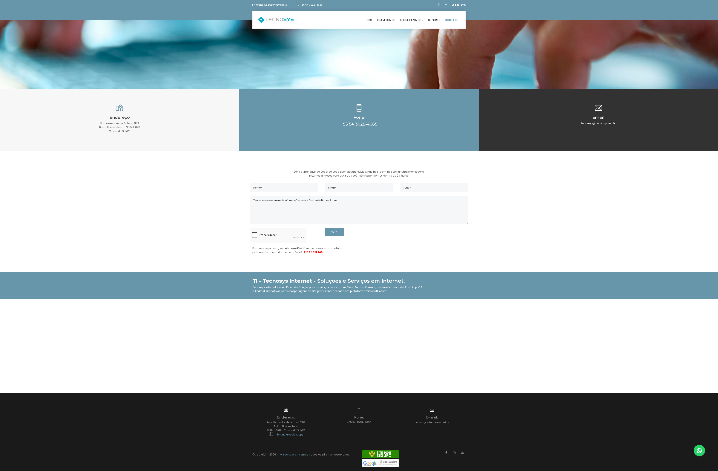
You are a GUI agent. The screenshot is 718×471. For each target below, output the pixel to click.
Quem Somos (386, 20)
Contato (451, 20)
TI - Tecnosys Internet (293, 454)
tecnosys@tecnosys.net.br (272, 5)
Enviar (334, 231)
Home (368, 20)
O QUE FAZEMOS (410, 20)
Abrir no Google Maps (288, 434)
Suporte (434, 20)
